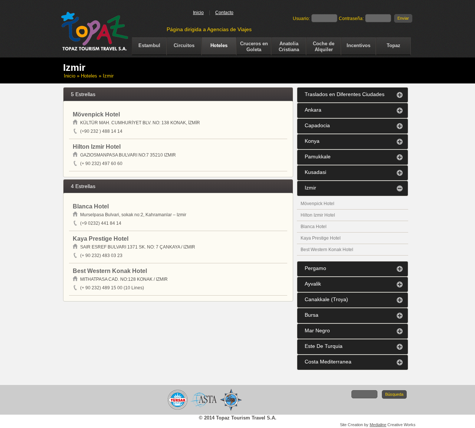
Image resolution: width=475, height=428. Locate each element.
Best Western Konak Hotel (327, 249)
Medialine (378, 424)
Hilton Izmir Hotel (318, 215)
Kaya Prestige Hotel (321, 238)
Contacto (224, 12)
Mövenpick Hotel (317, 203)
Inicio (198, 12)
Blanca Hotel (314, 226)
